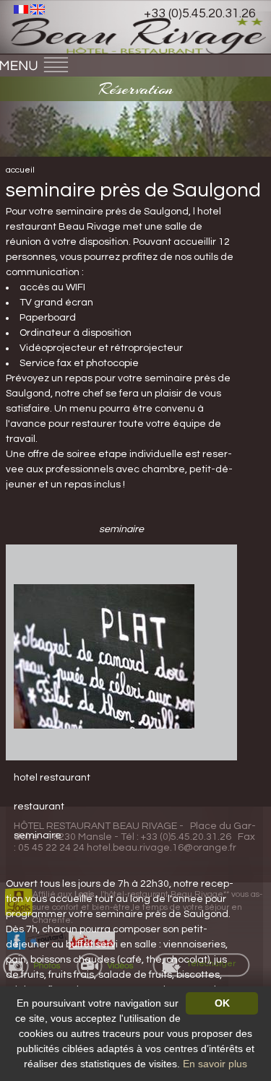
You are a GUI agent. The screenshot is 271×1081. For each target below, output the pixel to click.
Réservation (136, 88)
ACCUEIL (20, 170)
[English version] (37, 8)
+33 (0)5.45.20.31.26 (200, 13)
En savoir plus (215, 1063)
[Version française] (21, 8)
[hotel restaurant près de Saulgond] (104, 656)
